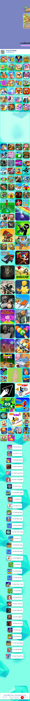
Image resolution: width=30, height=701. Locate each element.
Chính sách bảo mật (14, 697)
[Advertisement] (15, 676)
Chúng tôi (4, 697)
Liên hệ (16, 698)
